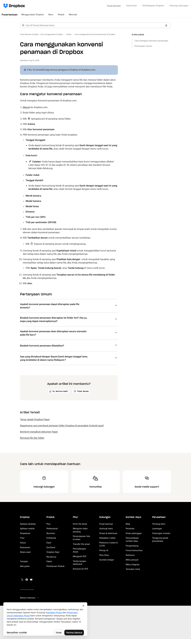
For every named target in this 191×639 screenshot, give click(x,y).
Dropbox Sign (52, 552)
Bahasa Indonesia (27, 598)
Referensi (130, 555)
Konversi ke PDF (80, 569)
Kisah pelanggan (134, 533)
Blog (128, 524)
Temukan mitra (133, 569)
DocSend (50, 547)
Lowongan (157, 528)
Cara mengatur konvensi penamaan (151, 40)
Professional (52, 528)
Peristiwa (130, 528)
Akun (50, 14)
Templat (24, 561)
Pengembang (132, 546)
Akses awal (25, 552)
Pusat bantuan (114, 5)
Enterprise (51, 538)
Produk (61, 14)
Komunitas (131, 5)
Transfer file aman (81, 544)
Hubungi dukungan (178, 5)
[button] (23, 25)
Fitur (22, 538)
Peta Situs (104, 555)
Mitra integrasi (132, 564)
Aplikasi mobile (27, 528)
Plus (48, 524)
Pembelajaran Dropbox (153, 5)
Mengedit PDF (80, 556)
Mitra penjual (132, 560)
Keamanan (25, 547)
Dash (48, 542)
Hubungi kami (106, 528)
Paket (49, 561)
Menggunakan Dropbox (32, 14)
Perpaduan (25, 533)
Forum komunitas (134, 550)
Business (50, 533)
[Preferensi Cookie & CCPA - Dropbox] (45, 619)
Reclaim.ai (51, 557)
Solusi (23, 542)
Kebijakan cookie (107, 538)
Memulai (73, 14)
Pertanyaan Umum (143, 46)
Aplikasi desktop (28, 524)
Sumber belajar (106, 560)
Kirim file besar (80, 524)
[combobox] (95, 25)
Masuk (26, 107)
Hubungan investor (161, 533)
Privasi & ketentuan (108, 533)
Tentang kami (158, 524)
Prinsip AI (103, 550)
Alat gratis (25, 566)
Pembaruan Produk (55, 566)
